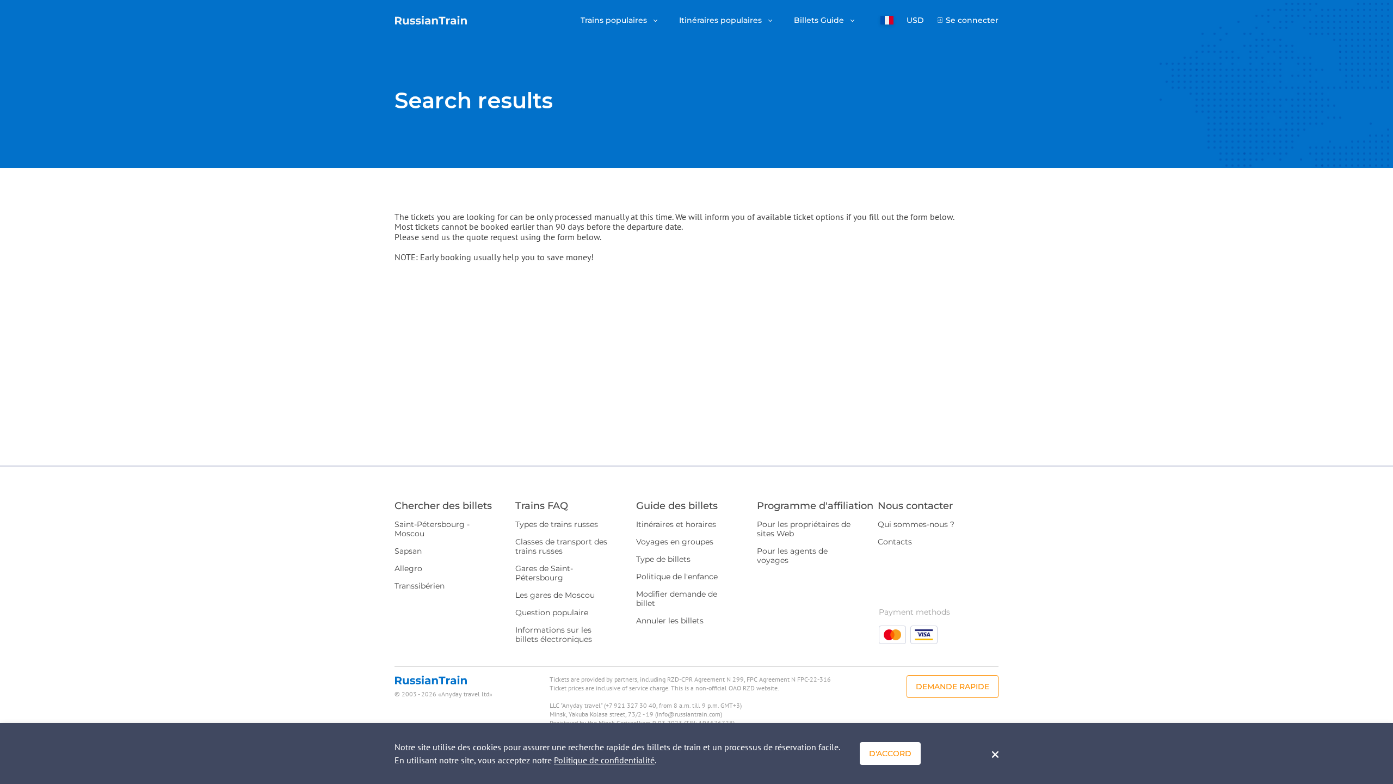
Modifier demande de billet (676, 598)
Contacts (895, 542)
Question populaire (551, 612)
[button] (886, 20)
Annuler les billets (670, 621)
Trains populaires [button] (615, 20)
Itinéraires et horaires (676, 524)
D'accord (890, 753)
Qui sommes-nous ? (916, 524)
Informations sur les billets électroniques (553, 634)
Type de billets (663, 559)
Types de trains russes (556, 524)
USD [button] (915, 20)
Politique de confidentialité (604, 760)
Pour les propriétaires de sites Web (803, 528)
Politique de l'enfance (677, 576)
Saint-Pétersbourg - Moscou (432, 528)
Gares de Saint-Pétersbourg (544, 573)
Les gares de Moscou (555, 595)
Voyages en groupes (674, 542)
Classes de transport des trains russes (561, 546)
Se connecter (972, 20)
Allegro (408, 568)
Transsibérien (420, 586)
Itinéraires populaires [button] (721, 20)
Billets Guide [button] (820, 20)
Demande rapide (952, 686)
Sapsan (408, 551)
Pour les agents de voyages (792, 555)
